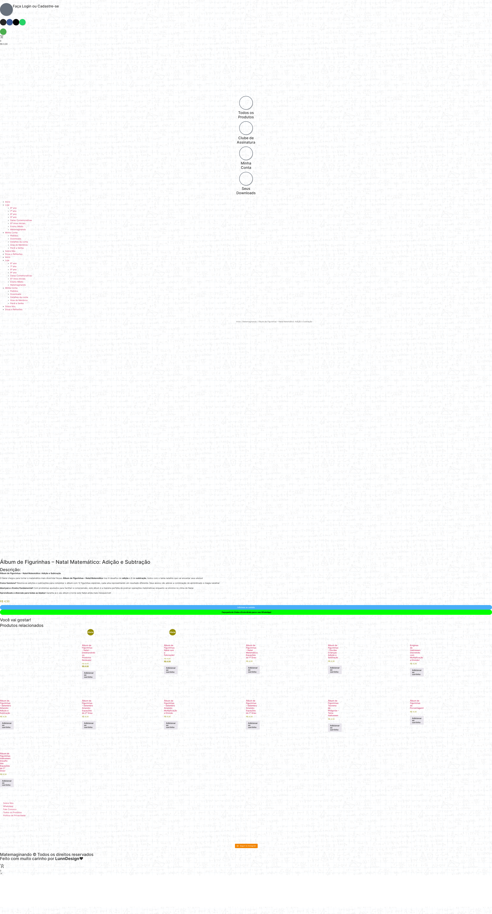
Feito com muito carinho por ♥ (41, 858)
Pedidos (14, 235)
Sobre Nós (10, 251)
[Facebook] (9, 22)
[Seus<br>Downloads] (246, 178)
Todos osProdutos (246, 115)
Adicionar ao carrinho (246, 607)
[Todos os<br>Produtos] (246, 103)
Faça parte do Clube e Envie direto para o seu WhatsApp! (246, 612)
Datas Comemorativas (21, 220)
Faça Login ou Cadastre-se (36, 6)
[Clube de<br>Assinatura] (246, 128)
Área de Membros (19, 245)
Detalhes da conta (19, 241)
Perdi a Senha (17, 248)
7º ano (13, 211)
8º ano (13, 214)
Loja (7, 205)
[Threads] (16, 22)
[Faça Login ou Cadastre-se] (6, 9)
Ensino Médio (16, 226)
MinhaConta (246, 165)
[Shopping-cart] (3, 31)
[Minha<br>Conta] (246, 153)
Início (7, 201)
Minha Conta (11, 232)
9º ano (13, 217)
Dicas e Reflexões (13, 254)
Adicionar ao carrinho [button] (89, 675)
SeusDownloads (246, 190)
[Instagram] (3, 22)
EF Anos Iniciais (17, 223)
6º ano (13, 208)
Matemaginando (18, 229)
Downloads (15, 238)
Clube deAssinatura (246, 140)
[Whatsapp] (22, 22)
